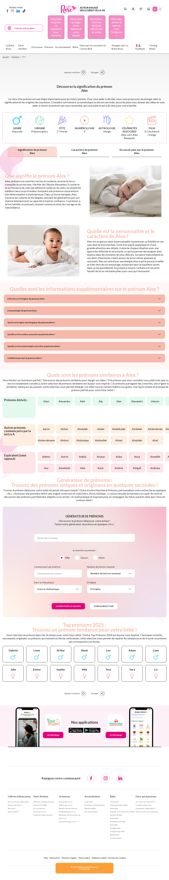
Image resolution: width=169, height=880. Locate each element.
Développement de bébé (119, 805)
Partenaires (55, 858)
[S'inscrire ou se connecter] (133, 9)
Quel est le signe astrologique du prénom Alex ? (31, 322)
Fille (67, 557)
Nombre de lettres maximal (101, 566)
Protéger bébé (115, 828)
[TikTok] (24, 11)
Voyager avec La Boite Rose (120, 47)
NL (160, 9)
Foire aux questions (146, 796)
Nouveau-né (114, 802)
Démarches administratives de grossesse (69, 816)
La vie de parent (115, 838)
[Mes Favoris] (141, 9)
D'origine (91, 582)
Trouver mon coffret (15, 805)
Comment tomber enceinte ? (43, 815)
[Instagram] (12, 11)
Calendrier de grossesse (67, 822)
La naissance (88, 802)
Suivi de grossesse (65, 802)
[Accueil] (83, 9)
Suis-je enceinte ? (39, 808)
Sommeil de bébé (116, 815)
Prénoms (15, 57)
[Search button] (125, 9)
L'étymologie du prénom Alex (22, 310)
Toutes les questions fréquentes (147, 812)
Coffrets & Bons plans (24, 28)
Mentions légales (69, 858)
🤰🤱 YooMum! (140, 47)
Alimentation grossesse (67, 812)
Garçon (84, 557)
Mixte (102, 557)
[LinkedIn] (18, 11)
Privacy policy (84, 858)
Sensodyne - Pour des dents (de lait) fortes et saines (96, 25)
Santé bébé (114, 808)
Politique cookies (99, 858)
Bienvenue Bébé (90, 808)
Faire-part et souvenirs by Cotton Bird (93, 47)
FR (155, 9)
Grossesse (64, 796)
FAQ (46, 858)
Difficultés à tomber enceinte (43, 802)
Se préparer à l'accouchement (94, 805)
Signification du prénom (32, 151)
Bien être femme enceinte (68, 808)
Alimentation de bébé (117, 822)
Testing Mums (153, 47)
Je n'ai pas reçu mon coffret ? (146, 802)
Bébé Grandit (114, 835)
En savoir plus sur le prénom (137, 151)
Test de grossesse (39, 812)
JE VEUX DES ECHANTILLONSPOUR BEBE (84, 868)
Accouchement (92, 796)
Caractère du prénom (84, 151)
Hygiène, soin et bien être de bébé (122, 812)
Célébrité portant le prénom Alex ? (24, 358)
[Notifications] (148, 9)
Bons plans (11, 808)
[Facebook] (7, 11)
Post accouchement (91, 812)
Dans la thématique (44, 582)
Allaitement (114, 818)
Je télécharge (53, 735)
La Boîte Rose (10, 47)
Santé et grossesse (65, 805)
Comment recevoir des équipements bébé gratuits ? (146, 806)
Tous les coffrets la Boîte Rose (18, 802)
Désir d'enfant (40, 796)
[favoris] (83, 72)
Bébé (113, 796)
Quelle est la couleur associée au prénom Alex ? (31, 334)
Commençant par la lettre (47, 566)
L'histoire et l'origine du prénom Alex (26, 299)
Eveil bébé (114, 825)
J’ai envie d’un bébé (40, 805)
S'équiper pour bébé (117, 831)
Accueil (6, 57)
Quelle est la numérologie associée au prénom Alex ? (33, 346)
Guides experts (13, 812)
